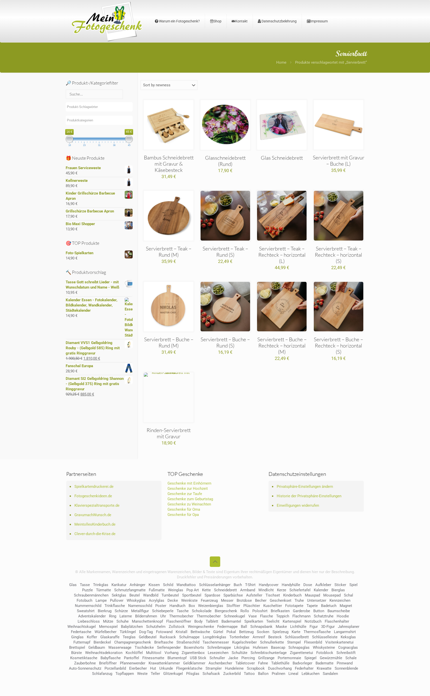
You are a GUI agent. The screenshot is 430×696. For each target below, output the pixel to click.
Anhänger (137, 585)
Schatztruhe (323, 616)
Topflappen (124, 673)
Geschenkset (280, 600)
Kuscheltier (272, 605)
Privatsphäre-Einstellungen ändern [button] (305, 486)
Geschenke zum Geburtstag (190, 499)
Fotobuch (84, 600)
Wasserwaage (119, 647)
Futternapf (81, 642)
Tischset (273, 595)
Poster (160, 605)
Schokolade (202, 611)
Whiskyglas (136, 600)
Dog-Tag (146, 632)
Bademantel (231, 621)
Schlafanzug (102, 673)
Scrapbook (256, 668)
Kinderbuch (292, 595)
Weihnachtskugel (81, 626)
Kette (206, 590)
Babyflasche (111, 658)
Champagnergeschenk (132, 642)
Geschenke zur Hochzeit (187, 488)
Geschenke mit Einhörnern (189, 483)
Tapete (312, 605)
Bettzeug (246, 632)
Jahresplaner (348, 626)
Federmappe (227, 626)
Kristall (181, 632)
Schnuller (217, 658)
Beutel (134, 595)
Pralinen (278, 673)
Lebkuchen (311, 673)
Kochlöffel (134, 652)
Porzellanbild (115, 668)
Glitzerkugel (173, 673)
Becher (261, 600)
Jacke (233, 658)
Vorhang (171, 652)
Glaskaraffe (109, 637)
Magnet (346, 605)
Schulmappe (189, 637)
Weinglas (175, 590)
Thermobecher (181, 616)
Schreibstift (346, 652)
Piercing (248, 658)
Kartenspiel (292, 621)
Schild (168, 585)
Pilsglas (192, 673)
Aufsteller (254, 595)
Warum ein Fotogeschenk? (179, 21)
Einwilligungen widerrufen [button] (298, 505)
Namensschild (140, 605)
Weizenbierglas (210, 605)
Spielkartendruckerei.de (93, 486)
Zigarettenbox (193, 652)
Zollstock (177, 626)
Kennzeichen (339, 600)
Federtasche (81, 632)
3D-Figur (328, 626)
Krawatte (324, 668)
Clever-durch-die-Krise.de (94, 534)
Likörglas (242, 647)
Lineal (293, 673)
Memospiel (108, 626)
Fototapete (294, 605)
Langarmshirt (345, 632)
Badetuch (328, 605)
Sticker (340, 585)
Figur (314, 626)
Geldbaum (96, 647)
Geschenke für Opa (183, 514)
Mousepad (332, 595)
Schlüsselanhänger (214, 585)
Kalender (321, 590)
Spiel (353, 585)
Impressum (319, 21)
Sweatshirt (86, 611)
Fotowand (164, 632)
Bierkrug (104, 611)
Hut (153, 668)
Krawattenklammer (164, 663)
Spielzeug (280, 632)
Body (198, 621)
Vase (252, 616)
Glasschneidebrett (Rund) (225, 160)
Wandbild (150, 595)
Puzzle (87, 590)
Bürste (76, 652)
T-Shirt (250, 585)
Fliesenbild (313, 642)
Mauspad (312, 595)
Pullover (116, 600)
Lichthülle (298, 626)
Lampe (101, 600)
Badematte (324, 663)
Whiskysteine (324, 647)
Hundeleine (234, 668)
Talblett (212, 621)
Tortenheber (239, 637)
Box (192, 605)
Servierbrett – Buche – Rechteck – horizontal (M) (282, 345)
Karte (296, 632)
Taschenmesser (216, 642)
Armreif (259, 637)
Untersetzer (316, 600)
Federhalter (304, 668)
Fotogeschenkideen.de (93, 496)
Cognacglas (348, 647)
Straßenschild (187, 642)
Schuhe (122, 621)
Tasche (183, 611)
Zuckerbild (232, 673)
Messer (227, 600)
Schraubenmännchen (91, 595)
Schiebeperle (162, 611)
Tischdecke (144, 647)
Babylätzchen (132, 626)
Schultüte (239, 652)
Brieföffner (108, 663)
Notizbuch (313, 621)
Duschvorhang (280, 668)
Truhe (299, 600)
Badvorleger (302, 663)
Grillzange (266, 658)
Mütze (108, 621)
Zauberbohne (85, 663)
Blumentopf (177, 658)
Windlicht (266, 590)
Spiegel (310, 658)
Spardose (212, 595)
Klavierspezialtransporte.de (96, 505)
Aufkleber (323, 585)
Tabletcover (245, 663)
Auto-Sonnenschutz (85, 668)
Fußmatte (157, 590)
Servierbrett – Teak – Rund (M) (168, 251)
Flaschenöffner (178, 621)
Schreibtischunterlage (269, 652)
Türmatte (103, 590)
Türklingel (128, 632)
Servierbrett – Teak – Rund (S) (225, 251)
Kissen (154, 585)
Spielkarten (253, 621)
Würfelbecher (105, 632)
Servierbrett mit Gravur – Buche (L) (338, 160)
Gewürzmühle (331, 658)
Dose (307, 585)
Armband (247, 590)
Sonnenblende (346, 668)
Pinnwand (345, 663)
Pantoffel (131, 658)
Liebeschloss (89, 621)
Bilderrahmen (146, 616)
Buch (238, 585)
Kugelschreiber (244, 642)
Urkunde (166, 668)
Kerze (281, 590)
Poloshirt (260, 611)
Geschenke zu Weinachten (189, 504)
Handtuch (177, 605)
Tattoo (249, 673)
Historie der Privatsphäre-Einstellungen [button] (309, 496)
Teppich (282, 616)
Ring (112, 616)
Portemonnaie (289, 658)
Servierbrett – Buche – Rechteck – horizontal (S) (338, 345)
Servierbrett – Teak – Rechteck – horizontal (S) (338, 254)
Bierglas (338, 590)
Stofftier (233, 605)
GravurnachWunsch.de (92, 515)
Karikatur (118, 585)
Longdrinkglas (214, 637)
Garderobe (301, 611)
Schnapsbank (261, 626)
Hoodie (343, 616)
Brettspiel (77, 647)
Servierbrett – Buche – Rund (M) (168, 342)
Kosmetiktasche (83, 658)
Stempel (294, 642)
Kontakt (241, 21)
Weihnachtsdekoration (103, 652)
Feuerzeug (209, 600)
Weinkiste (189, 600)
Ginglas (77, 637)
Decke (172, 600)
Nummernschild (88, 605)
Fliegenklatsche (189, 668)
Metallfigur (140, 611)
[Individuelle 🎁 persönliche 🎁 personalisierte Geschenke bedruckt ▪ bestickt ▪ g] (106, 21)
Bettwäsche (200, 632)
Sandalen (330, 673)
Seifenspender (169, 647)
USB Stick (198, 658)
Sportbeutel (191, 595)
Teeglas (129, 637)
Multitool (153, 652)
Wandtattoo (186, 585)
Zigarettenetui (301, 652)
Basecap (278, 647)
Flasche (266, 616)
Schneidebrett (225, 590)
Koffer (92, 637)
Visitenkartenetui (339, 642)
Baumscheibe (338, 611)
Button (318, 611)
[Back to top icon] (215, 561)
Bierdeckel (102, 642)
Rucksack (168, 637)
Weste (142, 673)
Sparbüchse (233, 595)
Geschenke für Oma (183, 509)
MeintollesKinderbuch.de (94, 524)
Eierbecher (138, 668)
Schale (351, 658)
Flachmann (301, 616)
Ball (244, 626)
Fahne (263, 663)
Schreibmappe (219, 647)
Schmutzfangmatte (130, 590)
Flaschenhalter (337, 621)
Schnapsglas (299, 647)
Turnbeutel (170, 595)
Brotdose (244, 600)
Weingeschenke (201, 626)
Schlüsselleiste (324, 637)
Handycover (268, 585)
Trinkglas (100, 585)
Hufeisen (260, 647)
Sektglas (119, 595)
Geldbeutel (148, 637)
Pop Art (192, 590)
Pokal (231, 632)
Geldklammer (194, 663)
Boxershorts (194, 647)
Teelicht (272, 621)
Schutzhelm (155, 626)
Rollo (244, 611)
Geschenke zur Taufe (184, 494)
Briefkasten (280, 611)
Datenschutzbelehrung (279, 21)
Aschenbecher (220, 663)
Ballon (263, 673)
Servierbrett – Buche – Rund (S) (225, 342)
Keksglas (348, 637)
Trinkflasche (115, 605)
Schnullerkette (272, 642)
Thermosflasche (317, 632)
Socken (263, 632)
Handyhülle (291, 585)
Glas (73, 585)
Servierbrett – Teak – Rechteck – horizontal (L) (282, 254)
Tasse (85, 585)
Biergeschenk (226, 611)
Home (281, 62)
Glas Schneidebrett (282, 157)
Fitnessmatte (153, 658)
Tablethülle (280, 663)
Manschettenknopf (147, 621)
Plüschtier (251, 605)
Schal (348, 595)
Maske (281, 626)
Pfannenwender (132, 663)
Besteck (275, 637)
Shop (217, 21)
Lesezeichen (218, 652)
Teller (155, 673)
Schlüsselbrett (297, 637)
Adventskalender (92, 616)
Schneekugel (234, 616)
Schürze (121, 611)
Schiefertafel (300, 590)
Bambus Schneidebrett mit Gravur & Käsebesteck (169, 163)
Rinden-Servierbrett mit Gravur (169, 433)
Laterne (125, 616)
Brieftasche (163, 642)
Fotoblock (324, 652)
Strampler (214, 668)
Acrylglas (156, 600)
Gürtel (218, 632)
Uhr (163, 616)
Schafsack (211, 673)
